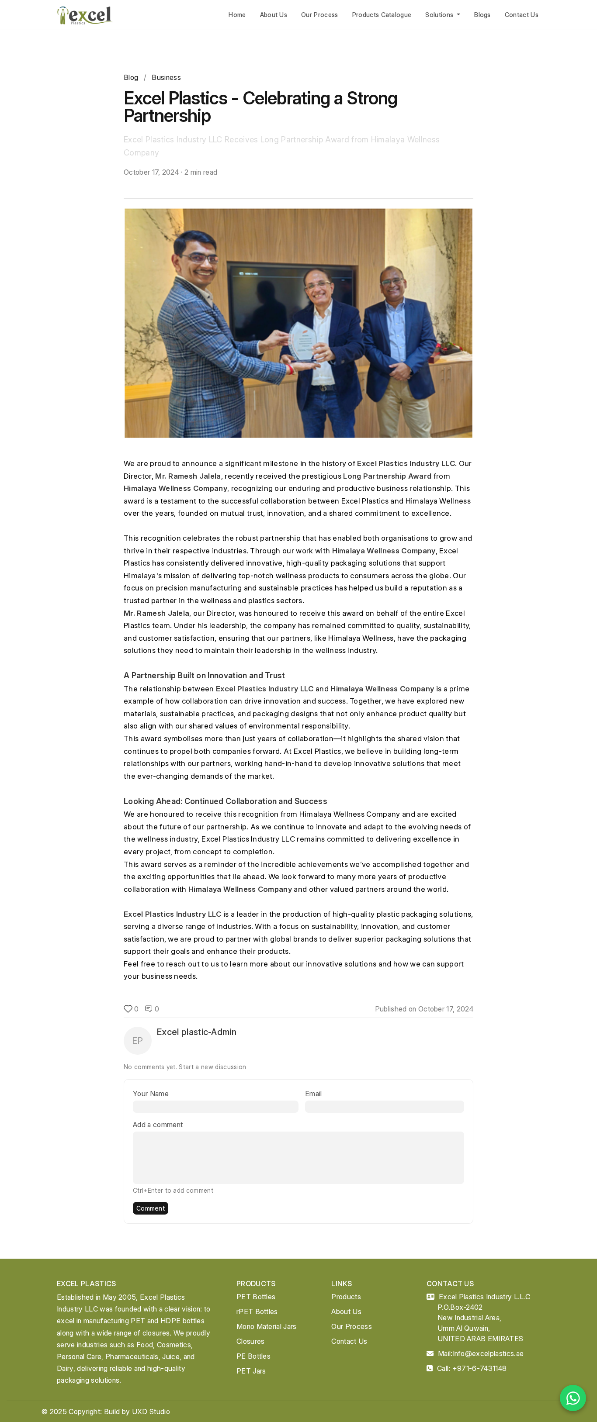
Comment (150, 1208)
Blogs (482, 14)
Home (237, 14)
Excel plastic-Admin (196, 1032)
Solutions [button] (440, 14)
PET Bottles (256, 1296)
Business (166, 77)
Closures (250, 1341)
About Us (274, 14)
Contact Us (521, 14)
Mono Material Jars (266, 1326)
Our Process (319, 14)
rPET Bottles (257, 1311)
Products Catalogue (382, 14)
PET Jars (251, 1371)
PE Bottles (253, 1356)
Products (346, 1296)
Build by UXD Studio (137, 1411)
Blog (131, 77)
